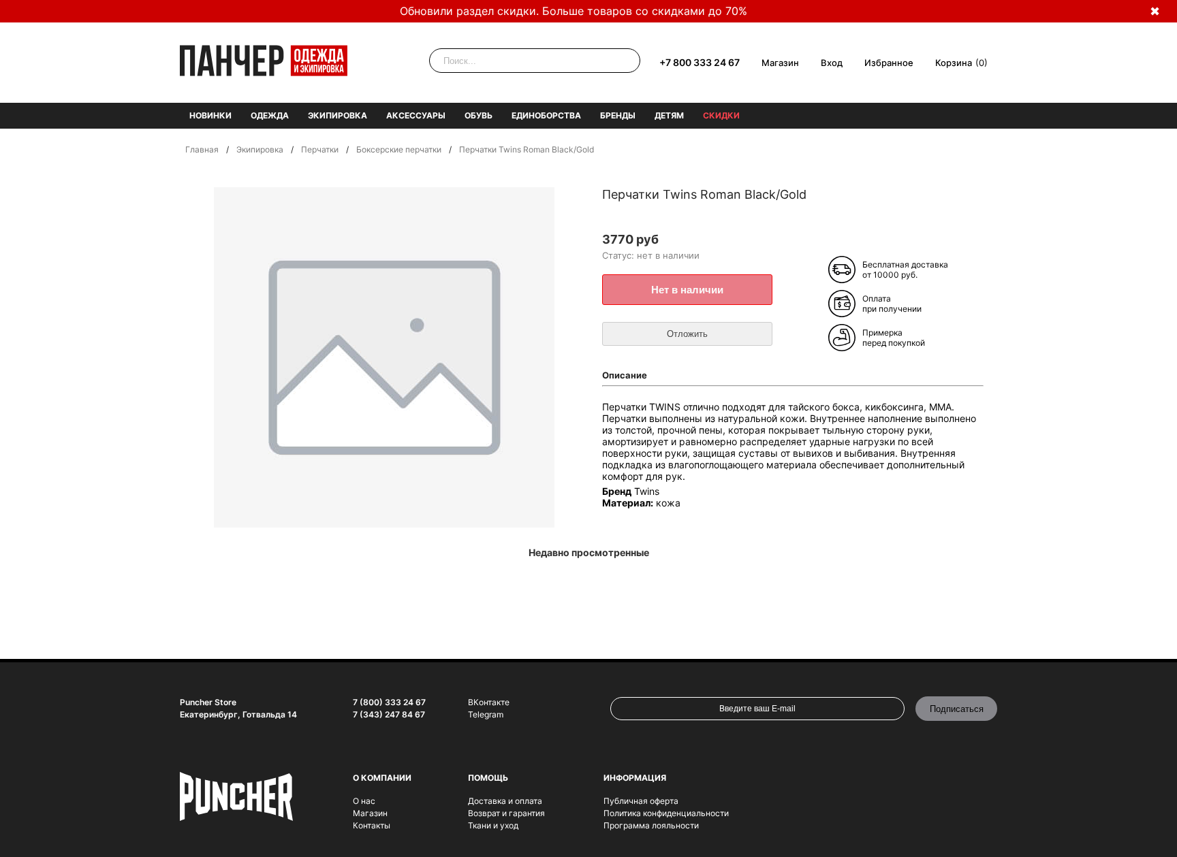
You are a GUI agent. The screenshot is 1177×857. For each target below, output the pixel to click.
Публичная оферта (640, 801)
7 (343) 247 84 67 (389, 714)
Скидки (721, 115)
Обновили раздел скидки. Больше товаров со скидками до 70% (573, 11)
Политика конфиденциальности (666, 813)
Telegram (485, 714)
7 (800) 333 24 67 (389, 702)
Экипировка (337, 115)
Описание (624, 375)
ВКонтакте (488, 702)
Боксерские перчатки (398, 149)
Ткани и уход (493, 825)
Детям (669, 115)
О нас (364, 801)
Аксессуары (415, 115)
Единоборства (546, 115)
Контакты (371, 825)
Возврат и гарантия (506, 813)
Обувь (478, 115)
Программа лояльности (651, 825)
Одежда (270, 115)
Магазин (780, 62)
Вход (832, 62)
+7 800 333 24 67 (699, 62)
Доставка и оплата (505, 801)
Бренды (617, 115)
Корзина (953, 62)
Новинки (210, 115)
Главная (202, 149)
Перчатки (320, 149)
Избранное (888, 62)
